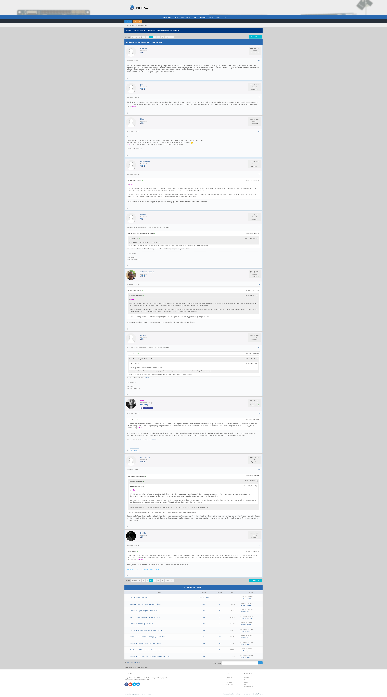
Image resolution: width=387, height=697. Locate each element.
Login (128, 21)
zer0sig (249, 625)
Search (218, 17)
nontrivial (249, 618)
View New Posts (129, 25)
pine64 (147, 377)
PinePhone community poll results (141, 624)
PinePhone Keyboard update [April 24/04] (144, 611)
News (141, 30)
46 (147, 37)
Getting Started (185, 17)
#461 (259, 60)
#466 (259, 284)
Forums (246, 678)
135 (219, 656)
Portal (211, 17)
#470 (259, 545)
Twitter (153, 440)
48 (154, 37)
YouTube (229, 682)
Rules (176, 17)
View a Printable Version (133, 662)
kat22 (248, 612)
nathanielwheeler (147, 272)
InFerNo (249, 598)
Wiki (195, 17)
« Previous (134, 37)
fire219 (260, 694)
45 (144, 37)
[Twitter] (134, 684)
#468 (259, 413)
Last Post (243, 598)
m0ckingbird (238, 694)
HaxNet (143, 533)
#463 (259, 131)
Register (137, 21)
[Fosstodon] (138, 684)
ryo (248, 651)
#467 (259, 347)
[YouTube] (130, 684)
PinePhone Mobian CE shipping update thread (145, 643)
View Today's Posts (141, 25)
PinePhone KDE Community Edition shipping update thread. (150, 656)
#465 (259, 227)
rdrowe (143, 214)
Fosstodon (229, 684)
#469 (259, 469)
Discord (145, 440)
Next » (167, 37)
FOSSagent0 (145, 162)
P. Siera (249, 605)
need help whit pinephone (139, 597)
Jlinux (142, 119)
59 (220, 643)
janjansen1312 (204, 597)
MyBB (133, 694)
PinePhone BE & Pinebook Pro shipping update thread (148, 637)
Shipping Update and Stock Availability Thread (145, 604)
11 (220, 617)
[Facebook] (126, 684)
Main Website (167, 17)
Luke (203, 604)
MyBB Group (147, 694)
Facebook (229, 678)
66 (162, 37)
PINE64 (128, 30)
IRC (141, 440)
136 (219, 637)
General (135, 30)
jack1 (142, 84)
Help (225, 17)
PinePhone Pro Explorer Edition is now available (146, 630)
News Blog (203, 17)
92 (220, 604)
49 (158, 37)
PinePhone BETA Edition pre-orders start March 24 (147, 650)
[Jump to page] (172, 37)
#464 (259, 174)
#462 (259, 97)
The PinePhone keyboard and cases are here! (145, 617)
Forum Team (248, 687)
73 (220, 611)
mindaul (143, 48)
